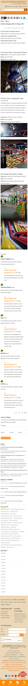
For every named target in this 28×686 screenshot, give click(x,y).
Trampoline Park (4, 611)
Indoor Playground (17, 515)
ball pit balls (13, 527)
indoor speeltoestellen (5, 531)
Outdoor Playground (17, 645)
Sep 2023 (3, 559)
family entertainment (5, 513)
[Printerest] (16, 676)
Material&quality (21, 599)
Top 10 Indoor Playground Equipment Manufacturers (13, 463)
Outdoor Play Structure (5, 538)
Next (25, 412)
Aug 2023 (3, 562)
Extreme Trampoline (5, 615)
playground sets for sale (17, 522)
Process (6, 602)
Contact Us (8, 604)
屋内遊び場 (3, 547)
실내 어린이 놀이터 (10, 547)
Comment (3, 425)
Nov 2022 (3, 585)
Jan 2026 (3, 553)
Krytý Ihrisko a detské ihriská (6, 536)
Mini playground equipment (19, 614)
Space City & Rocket (18, 621)
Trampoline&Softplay (5, 617)
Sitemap (21, 654)
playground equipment (5, 527)
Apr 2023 (3, 574)
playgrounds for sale (5, 524)
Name (3, 432)
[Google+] (12, 676)
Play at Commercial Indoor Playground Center (10, 540)
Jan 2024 (3, 556)
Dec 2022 (3, 583)
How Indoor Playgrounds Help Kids (18, 509)
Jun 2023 (3, 568)
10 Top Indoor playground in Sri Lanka (18, 483)
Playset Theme (17, 602)
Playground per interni (5, 542)
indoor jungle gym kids (18, 518)
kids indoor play (13, 513)
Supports (23, 602)
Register (17, 6)
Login (12, 6)
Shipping (3, 604)
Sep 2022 (3, 591)
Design (2, 599)
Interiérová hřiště (4, 533)
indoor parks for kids (5, 511)
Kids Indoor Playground (13, 533)
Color (2, 602)
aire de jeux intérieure (5, 509)
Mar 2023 (3, 577)
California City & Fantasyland (20, 616)
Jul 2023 (3, 565)
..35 (22, 412)
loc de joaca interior (17, 536)
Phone (20, 432)
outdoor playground (14, 524)
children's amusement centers (7, 515)
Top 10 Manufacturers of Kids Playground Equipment (11, 544)
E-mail (12, 432)
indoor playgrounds (13, 520)
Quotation (11, 602)
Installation (14, 599)
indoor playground (4, 520)
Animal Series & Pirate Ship (20, 617)
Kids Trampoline (4, 613)
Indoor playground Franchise (6, 518)
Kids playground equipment (6, 522)
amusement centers (14, 511)
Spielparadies (21, 531)
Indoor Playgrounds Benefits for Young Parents (10, 529)
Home (2, 21)
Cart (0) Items (24, 6)
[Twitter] (9, 676)
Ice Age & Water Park (18, 619)
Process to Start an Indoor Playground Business (15, 492)
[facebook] (6, 676)
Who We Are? (8, 599)
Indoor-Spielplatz (14, 531)
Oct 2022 (3, 588)
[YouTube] (19, 676)
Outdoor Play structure (15, 538)
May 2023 (4, 571)
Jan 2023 (3, 580)
